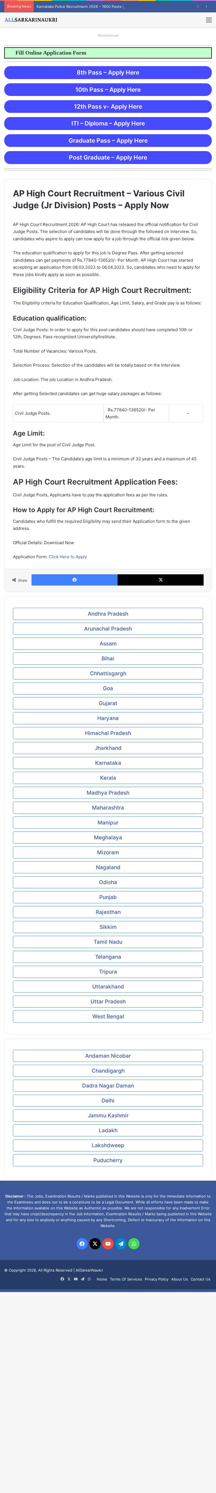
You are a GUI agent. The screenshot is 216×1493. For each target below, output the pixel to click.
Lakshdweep (108, 1145)
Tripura (108, 972)
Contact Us (200, 1279)
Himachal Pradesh (108, 733)
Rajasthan (108, 912)
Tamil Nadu (108, 942)
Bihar (108, 658)
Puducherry (108, 1160)
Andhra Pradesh (108, 614)
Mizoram (108, 852)
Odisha (108, 882)
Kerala (108, 778)
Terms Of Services (126, 1279)
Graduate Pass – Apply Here (108, 140)
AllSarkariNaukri (89, 1270)
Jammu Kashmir (108, 1115)
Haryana (108, 718)
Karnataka (108, 763)
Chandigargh (108, 1071)
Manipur (108, 822)
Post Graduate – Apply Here (108, 157)
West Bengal (108, 1016)
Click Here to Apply (68, 556)
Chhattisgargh (108, 673)
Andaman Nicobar (108, 1056)
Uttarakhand (108, 986)
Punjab (108, 897)
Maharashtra (108, 807)
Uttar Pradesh (108, 1001)
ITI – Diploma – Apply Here (108, 123)
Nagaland (108, 867)
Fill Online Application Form (40, 53)
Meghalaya (108, 837)
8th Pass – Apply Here (108, 72)
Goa (108, 688)
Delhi (108, 1100)
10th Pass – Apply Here (108, 89)
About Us (179, 1279)
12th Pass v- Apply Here (108, 106)
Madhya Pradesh (108, 793)
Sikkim (108, 927)
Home (102, 1279)
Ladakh (108, 1130)
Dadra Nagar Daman (108, 1085)
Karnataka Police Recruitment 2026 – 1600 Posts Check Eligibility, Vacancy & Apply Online (115, 6)
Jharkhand (108, 748)
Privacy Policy (156, 1279)
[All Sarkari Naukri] (31, 19)
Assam (108, 643)
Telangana (108, 957)
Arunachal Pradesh (108, 629)
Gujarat (108, 703)
